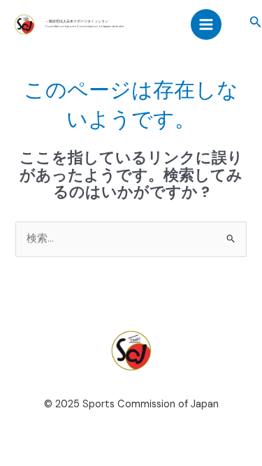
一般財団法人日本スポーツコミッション (76, 21)
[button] (255, 22)
